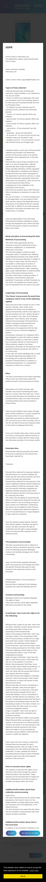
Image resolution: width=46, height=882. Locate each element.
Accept (11, 833)
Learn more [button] (34, 870)
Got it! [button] (23, 876)
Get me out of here (30, 833)
